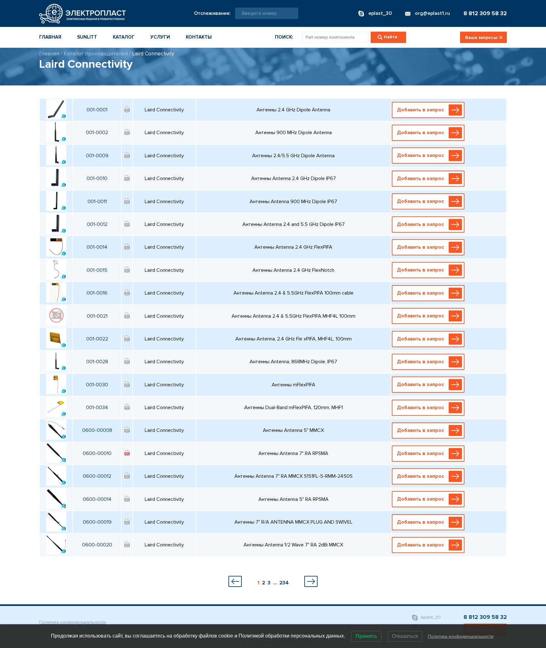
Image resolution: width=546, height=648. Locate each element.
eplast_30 (430, 617)
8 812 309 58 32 (485, 13)
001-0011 (97, 201)
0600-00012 (97, 476)
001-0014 (97, 247)
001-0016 (97, 293)
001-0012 (97, 224)
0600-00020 (97, 545)
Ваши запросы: (483, 37)
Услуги (160, 37)
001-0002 (97, 132)
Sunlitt (87, 37)
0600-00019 (97, 522)
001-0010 (97, 178)
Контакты (199, 37)
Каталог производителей (96, 53)
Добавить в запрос (420, 110)
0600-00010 (97, 453)
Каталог (124, 37)
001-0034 (97, 407)
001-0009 (97, 156)
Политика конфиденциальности (72, 622)
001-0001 (97, 110)
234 (284, 583)
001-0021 (97, 316)
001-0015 (97, 270)
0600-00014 (97, 499)
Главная (50, 37)
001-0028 (97, 361)
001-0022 (97, 339)
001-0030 (97, 385)
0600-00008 (97, 430)
